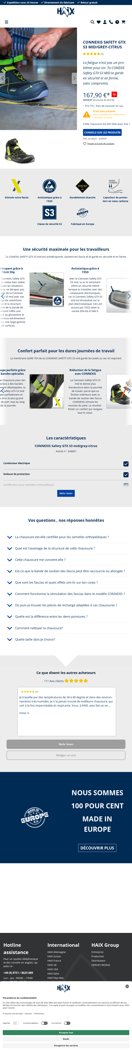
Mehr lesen (66, 493)
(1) (93, 54)
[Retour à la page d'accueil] (66, 11)
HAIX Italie (53, 973)
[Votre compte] (105, 22)
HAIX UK (52, 965)
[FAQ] (117, 22)
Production (97, 956)
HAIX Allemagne (56, 952)
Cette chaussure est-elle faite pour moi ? (106, 124)
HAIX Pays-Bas (55, 977)
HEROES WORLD (100, 965)
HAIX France (54, 960)
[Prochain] (74, 78)
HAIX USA (52, 969)
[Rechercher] (92, 22)
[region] (38, 78)
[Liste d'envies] (99, 22)
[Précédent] (2, 78)
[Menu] (6, 22)
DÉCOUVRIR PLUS (97, 848)
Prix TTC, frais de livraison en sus (104, 105)
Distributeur (98, 960)
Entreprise (97, 952)
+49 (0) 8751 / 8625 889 (18, 973)
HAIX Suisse (54, 956)
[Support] (111, 22)
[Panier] (124, 22)
